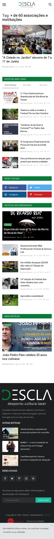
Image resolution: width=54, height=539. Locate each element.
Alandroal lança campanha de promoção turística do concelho (34, 431)
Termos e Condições (35, 521)
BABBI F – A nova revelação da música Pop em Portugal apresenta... (34, 445)
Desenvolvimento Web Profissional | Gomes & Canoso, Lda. (36, 249)
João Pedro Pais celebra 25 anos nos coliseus (24, 357)
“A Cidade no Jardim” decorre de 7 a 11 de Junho (27, 59)
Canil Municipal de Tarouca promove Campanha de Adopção (35, 458)
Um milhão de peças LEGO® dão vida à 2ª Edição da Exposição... (34, 265)
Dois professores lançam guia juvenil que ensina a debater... (35, 160)
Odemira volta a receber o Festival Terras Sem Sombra (34, 112)
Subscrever (43, 500)
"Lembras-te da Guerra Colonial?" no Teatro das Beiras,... (32, 128)
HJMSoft (47, 515)
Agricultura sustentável (31, 296)
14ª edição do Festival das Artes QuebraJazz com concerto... (33, 282)
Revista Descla (8, 66)
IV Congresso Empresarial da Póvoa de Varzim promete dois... (35, 145)
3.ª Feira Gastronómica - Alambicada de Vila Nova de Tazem (34, 96)
